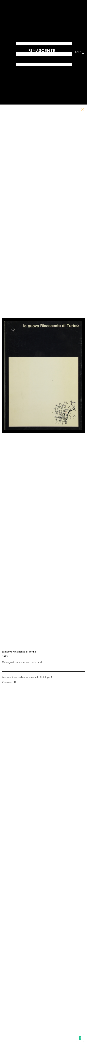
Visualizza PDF (9, 682)
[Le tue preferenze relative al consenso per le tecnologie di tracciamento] (80, 1038)
